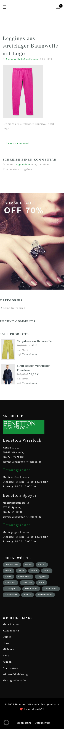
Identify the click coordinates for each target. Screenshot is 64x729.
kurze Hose (24, 576)
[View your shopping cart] (58, 7)
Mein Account (11, 624)
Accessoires (10, 668)
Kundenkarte (11, 630)
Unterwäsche (45, 594)
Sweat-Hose (50, 588)
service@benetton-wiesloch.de (22, 461)
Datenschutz (42, 722)
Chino (41, 564)
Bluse (28, 564)
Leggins (42, 576)
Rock (42, 582)
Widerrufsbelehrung (15, 674)
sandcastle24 (36, 709)
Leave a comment (17, 143)
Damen (7, 636)
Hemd (8, 570)
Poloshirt (10, 582)
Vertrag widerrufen (15, 680)
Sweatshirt (11, 594)
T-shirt (27, 594)
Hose (21, 570)
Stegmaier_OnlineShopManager (22, 59)
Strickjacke (11, 588)
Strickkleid (31, 588)
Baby (6, 655)
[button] (6, 722)
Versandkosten (29, 354)
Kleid (8, 576)
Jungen (7, 661)
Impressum (24, 722)
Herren (7, 643)
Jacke (34, 570)
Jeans (47, 570)
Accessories (11, 564)
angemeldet (22, 164)
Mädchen (8, 649)
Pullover (27, 582)
